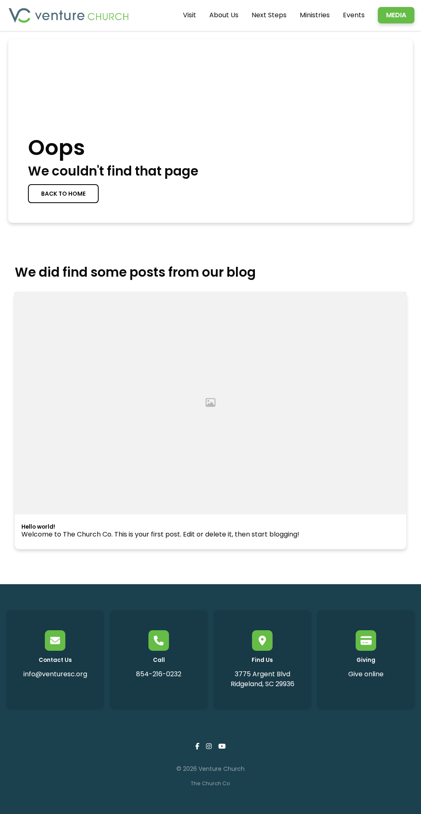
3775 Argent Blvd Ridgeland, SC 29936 (262, 679)
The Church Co (210, 783)
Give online (366, 674)
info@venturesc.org (55, 674)
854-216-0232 (158, 674)
